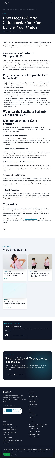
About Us (31, 393)
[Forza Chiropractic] (6, 2)
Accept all (7, 454)
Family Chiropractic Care (9, 429)
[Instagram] (7, 405)
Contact (31, 417)
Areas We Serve (33, 415)
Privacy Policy (44, 451)
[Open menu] (50, 2)
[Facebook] (4, 405)
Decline (14, 454)
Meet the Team (33, 396)
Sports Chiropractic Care (9, 432)
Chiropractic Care (7, 424)
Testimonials (32, 407)
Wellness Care (6, 435)
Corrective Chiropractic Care (10, 427)
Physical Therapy (7, 437)
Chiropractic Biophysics (9, 442)
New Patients (32, 401)
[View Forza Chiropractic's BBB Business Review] (14, 411)
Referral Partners (33, 399)
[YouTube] (11, 405)
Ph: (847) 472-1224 (34, 429)
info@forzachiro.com (34, 434)
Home (4, 9)
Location (31, 412)
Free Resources (33, 404)
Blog (8, 9)
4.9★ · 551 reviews (34, 436)
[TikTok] (14, 405)
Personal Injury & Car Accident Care (12, 440)
